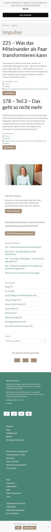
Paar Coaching (12, 461)
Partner (24, 141)
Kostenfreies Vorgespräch (17, 451)
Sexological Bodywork (14, 322)
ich (14, 141)
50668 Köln (11, 507)
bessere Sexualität (11, 89)
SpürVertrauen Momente (16, 465)
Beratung (10, 458)
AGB (8, 490)
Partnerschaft (39, 89)
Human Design (11, 300)
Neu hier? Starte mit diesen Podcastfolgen (22, 273)
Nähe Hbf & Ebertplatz (15, 510)
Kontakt (8, 403)
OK (18, 528)
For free (8, 291)
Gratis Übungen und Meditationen (19, 295)
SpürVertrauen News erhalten (20, 233)
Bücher (9, 436)
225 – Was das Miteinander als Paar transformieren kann (24, 49)
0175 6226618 (12, 513)
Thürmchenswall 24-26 (15, 503)
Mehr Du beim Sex (13, 493)
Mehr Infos (29, 528)
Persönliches (10, 308)
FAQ (8, 479)
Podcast (7, 86)
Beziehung (21, 89)
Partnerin (30, 141)
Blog (7, 287)
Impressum (10, 483)
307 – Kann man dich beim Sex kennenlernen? (23, 247)
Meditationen (11, 433)
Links (8, 496)
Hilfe (26, 89)
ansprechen (9, 141)
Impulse (31, 89)
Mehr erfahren (13, 211)
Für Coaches (11, 468)
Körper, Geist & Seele (13, 304)
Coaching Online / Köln (15, 455)
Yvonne (7, 84)
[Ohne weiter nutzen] (48, 526)
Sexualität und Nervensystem (17, 326)
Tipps (46, 89)
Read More (9, 93)
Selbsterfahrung (11, 317)
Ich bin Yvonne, (13, 195)
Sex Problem (38, 141)
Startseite (5, 25)
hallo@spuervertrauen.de (14, 400)
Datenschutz (11, 486)
